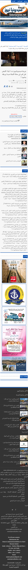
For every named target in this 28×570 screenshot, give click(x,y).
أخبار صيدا (23, 33)
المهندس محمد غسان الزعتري (13, 161)
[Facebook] (15, 510)
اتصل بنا (13, 1)
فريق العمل (20, 1)
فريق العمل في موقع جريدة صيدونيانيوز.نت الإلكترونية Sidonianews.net (14, 137)
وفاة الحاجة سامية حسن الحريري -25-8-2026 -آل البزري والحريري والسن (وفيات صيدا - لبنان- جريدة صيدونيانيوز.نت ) (14, 176)
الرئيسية (26, 46)
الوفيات (25, 171)
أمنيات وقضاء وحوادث (15, 116)
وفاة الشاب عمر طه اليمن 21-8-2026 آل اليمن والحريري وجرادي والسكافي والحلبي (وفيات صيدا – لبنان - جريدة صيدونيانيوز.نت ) (14, 227)
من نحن (25, 1)
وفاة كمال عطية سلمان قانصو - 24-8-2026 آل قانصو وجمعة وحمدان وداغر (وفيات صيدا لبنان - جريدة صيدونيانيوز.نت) (14, 183)
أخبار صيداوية (12, 46)
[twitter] (12, 510)
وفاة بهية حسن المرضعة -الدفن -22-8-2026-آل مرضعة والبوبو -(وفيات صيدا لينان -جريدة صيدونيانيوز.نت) (15, 206)
